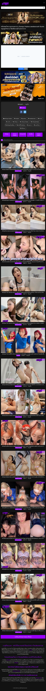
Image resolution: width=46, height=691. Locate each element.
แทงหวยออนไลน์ (30, 688)
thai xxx (40, 118)
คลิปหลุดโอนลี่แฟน (10, 125)
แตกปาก (30, 125)
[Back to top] (44, 688)
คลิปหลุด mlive (39, 678)
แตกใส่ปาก (37, 125)
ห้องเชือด (31, 134)
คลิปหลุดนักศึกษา (39, 134)
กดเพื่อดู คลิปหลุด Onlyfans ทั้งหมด (23, 637)
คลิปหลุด (16, 121)
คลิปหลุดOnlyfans (35, 121)
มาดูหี (31, 650)
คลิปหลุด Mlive (23, 134)
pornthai (24, 118)
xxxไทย (9, 121)
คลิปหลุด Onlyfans (8, 118)
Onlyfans (17, 118)
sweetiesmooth (32, 118)
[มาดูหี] (5, 4)
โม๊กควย (23, 128)
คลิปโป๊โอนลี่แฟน (21, 125)
